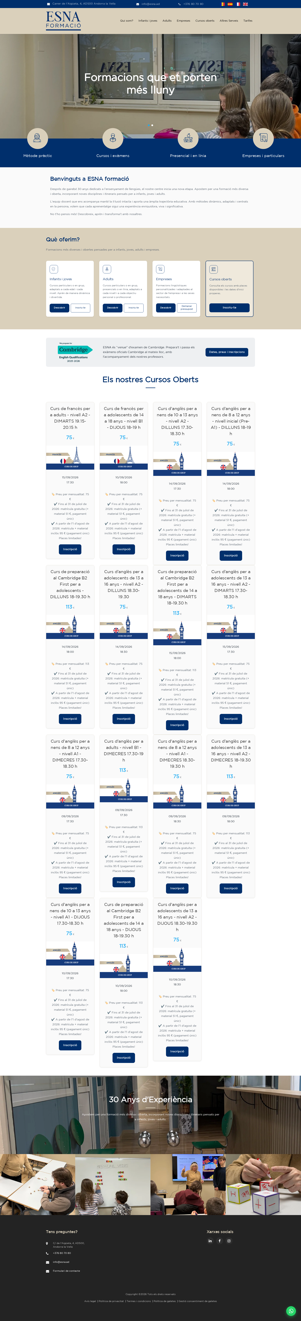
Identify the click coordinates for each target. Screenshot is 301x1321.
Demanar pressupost (187, 307)
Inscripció (70, 549)
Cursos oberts (204, 21)
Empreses (183, 21)
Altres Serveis (229, 21)
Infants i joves (147, 21)
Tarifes (247, 21)
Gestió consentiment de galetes (198, 1301)
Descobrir (59, 308)
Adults (167, 21)
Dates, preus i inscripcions (227, 352)
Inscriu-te (80, 308)
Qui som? (126, 21)
